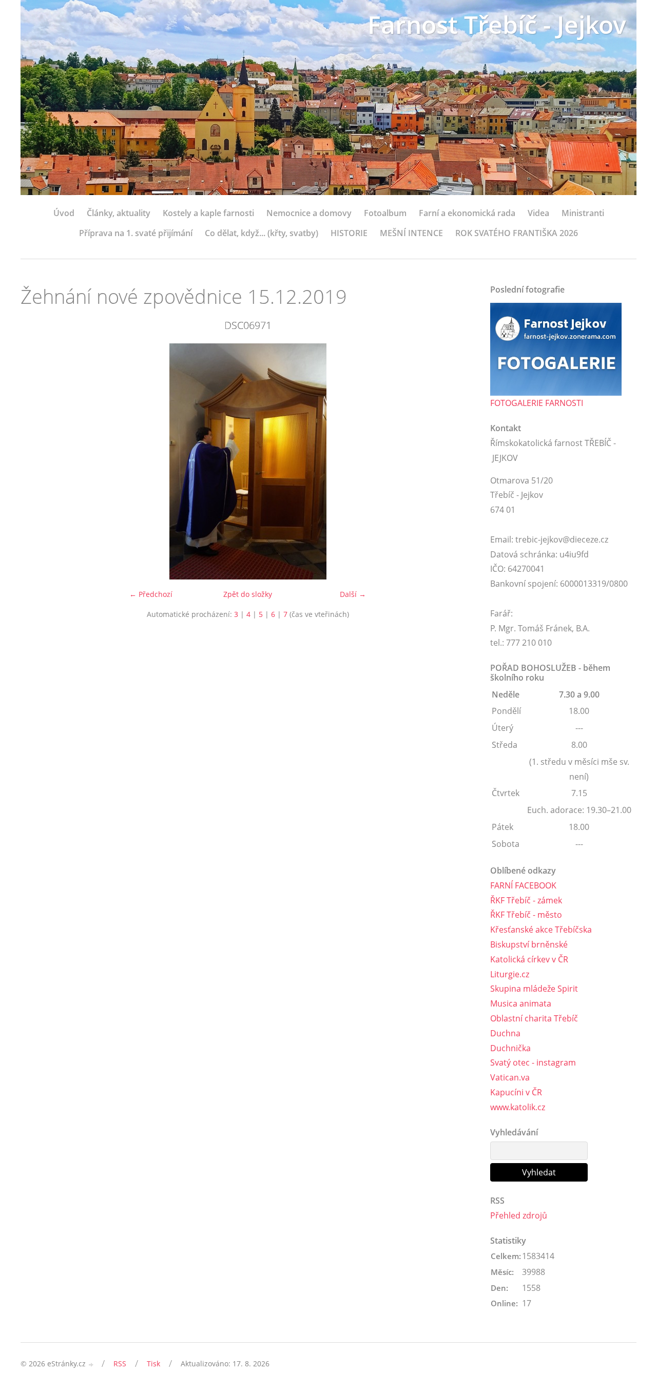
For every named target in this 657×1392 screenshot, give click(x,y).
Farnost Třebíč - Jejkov (497, 24)
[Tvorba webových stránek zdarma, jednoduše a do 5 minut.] (91, 1364)
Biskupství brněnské (529, 944)
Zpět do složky (247, 594)
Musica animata (520, 1003)
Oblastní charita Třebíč (534, 1018)
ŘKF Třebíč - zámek (526, 900)
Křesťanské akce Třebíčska (541, 929)
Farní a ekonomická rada (467, 213)
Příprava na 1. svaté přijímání (135, 233)
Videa (538, 213)
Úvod (63, 213)
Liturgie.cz (509, 974)
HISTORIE (349, 233)
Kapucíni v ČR (516, 1092)
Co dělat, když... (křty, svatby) (261, 233)
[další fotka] (458, 461)
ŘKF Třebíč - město (526, 914)
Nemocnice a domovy (309, 213)
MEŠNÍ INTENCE (411, 233)
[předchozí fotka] (37, 461)
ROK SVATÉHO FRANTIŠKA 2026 (516, 233)
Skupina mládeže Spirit (534, 988)
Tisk (153, 1363)
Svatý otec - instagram (533, 1062)
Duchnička (510, 1048)
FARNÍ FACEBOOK (523, 885)
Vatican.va (510, 1077)
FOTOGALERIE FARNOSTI (536, 403)
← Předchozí (150, 594)
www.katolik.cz (517, 1107)
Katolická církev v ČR (529, 959)
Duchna (505, 1033)
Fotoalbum (385, 213)
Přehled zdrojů (518, 1215)
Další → (353, 594)
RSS (119, 1363)
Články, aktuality (118, 213)
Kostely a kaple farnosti (208, 213)
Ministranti (583, 213)
